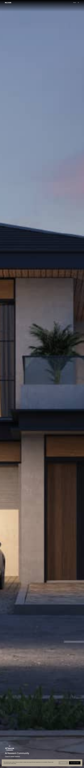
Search (74, 2)
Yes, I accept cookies (75, 762)
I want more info (63, 762)
